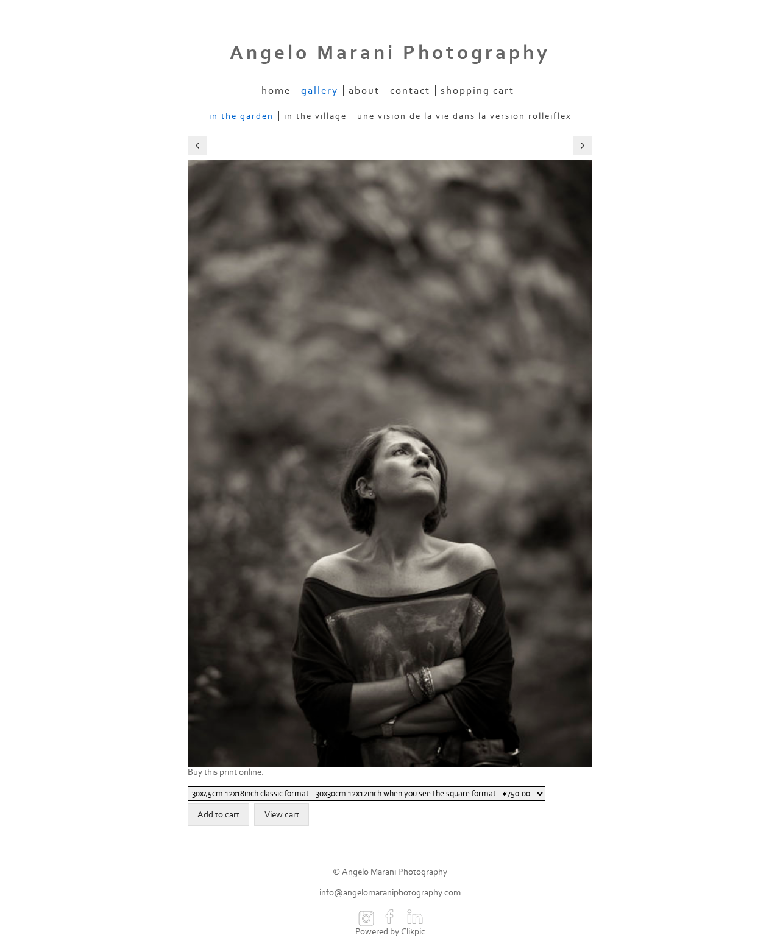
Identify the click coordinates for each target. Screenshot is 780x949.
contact (410, 90)
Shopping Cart (477, 90)
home (276, 90)
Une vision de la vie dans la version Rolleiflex (464, 116)
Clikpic (413, 931)
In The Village (315, 116)
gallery (319, 90)
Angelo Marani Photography (390, 53)
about (364, 90)
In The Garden (241, 116)
